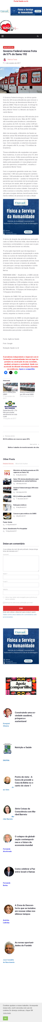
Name (5, 573)
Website (5, 589)
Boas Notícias (8, 47)
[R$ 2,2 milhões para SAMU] (10, 387)
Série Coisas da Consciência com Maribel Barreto (25, 811)
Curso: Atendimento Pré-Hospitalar (15, 528)
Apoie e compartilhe (27, 369)
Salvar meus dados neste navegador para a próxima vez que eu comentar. (21, 598)
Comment (6, 554)
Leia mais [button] (7, 1013)
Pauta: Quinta (7, 522)
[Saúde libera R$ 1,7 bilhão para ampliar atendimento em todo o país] (10, 405)
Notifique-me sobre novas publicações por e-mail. (19, 602)
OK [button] (5, 1018)
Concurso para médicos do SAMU (24, 513)
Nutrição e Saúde (23, 747)
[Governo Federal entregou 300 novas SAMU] (27, 387)
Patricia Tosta (12, 59)
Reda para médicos (20, 505)
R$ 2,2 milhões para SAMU (22, 496)
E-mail (5, 581)
